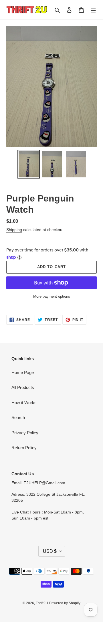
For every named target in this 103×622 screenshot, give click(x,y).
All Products (22, 387)
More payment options (51, 296)
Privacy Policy (24, 432)
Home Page (22, 372)
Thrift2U (42, 603)
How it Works (24, 402)
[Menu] (93, 10)
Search (18, 417)
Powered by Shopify (64, 603)
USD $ (50, 551)
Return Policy (24, 447)
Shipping (14, 229)
